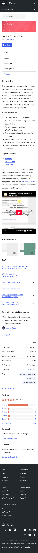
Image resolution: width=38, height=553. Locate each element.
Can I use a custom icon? (11, 289)
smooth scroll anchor (28, 382)
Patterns (23, 480)
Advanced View (8, 388)
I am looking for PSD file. (11, 282)
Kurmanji (10, 525)
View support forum (9, 439)
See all (33, 423)
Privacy (5, 480)
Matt (5, 508)
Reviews (7, 58)
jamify (8, 335)
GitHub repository (28, 182)
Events (22, 491)
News (4, 473)
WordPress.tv (8, 498)
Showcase (24, 470)
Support (7, 74)
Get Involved (25, 487)
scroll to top (31, 374)
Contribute (9, 165)
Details (6, 53)
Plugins (22, 477)
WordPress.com (9, 505)
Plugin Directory (7, 9)
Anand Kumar (9, 39)
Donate (24, 495)
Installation (8, 63)
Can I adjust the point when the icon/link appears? (12, 296)
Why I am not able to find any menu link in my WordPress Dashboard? (15, 267)
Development (9, 69)
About (4, 470)
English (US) (32, 369)
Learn (4, 487)
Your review (6, 423)
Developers (6, 495)
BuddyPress (7, 516)
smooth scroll (31, 378)
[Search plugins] (23, 16)
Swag (23, 498)
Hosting (5, 477)
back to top (23, 374)
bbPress (6, 512)
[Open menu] (35, 3)
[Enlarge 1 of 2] (15, 246)
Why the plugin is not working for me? (9, 275)
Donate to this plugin (10, 457)
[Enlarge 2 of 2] (33, 246)
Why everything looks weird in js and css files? (11, 304)
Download (7, 45)
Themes (23, 473)
